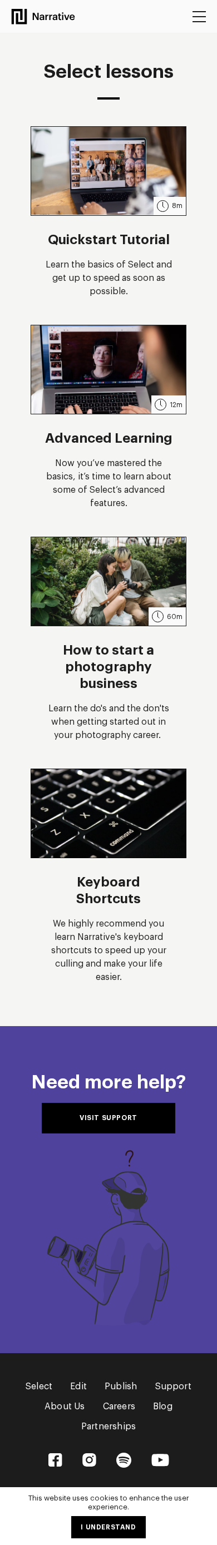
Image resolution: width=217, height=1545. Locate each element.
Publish (121, 1386)
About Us (65, 1406)
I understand (108, 1527)
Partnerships (108, 1426)
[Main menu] (199, 16)
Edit (78, 1386)
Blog (162, 1406)
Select (39, 1386)
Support (173, 1386)
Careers (119, 1406)
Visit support (108, 1118)
